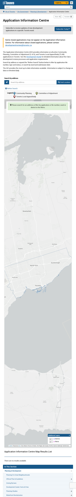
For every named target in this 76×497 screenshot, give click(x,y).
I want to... (58, 3)
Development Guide (34, 57)
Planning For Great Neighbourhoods (18, 475)
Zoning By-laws (11, 483)
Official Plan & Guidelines (14, 479)
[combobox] (33, 82)
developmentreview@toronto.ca (18, 45)
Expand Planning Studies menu (71, 491)
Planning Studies (11, 491)
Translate (67, 16)
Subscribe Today (62, 29)
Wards (57, 441)
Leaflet (10, 445)
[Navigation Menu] (71, 2)
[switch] (51, 439)
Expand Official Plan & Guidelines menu (71, 479)
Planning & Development (13, 471)
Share (58, 16)
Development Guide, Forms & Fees (17, 487)
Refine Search (12, 88)
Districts (57, 439)
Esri (19, 445)
